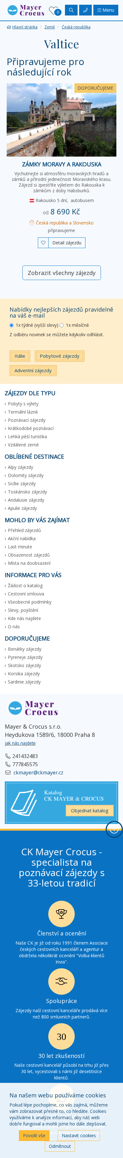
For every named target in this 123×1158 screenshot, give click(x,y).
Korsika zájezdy (24, 674)
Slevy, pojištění (23, 610)
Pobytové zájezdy (59, 356)
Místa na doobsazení (29, 563)
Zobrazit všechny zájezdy (62, 273)
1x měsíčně (77, 325)
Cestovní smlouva (26, 594)
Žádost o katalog (25, 585)
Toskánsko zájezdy (27, 492)
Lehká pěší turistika (27, 436)
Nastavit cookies (79, 1135)
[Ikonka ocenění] (61, 916)
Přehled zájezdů (24, 530)
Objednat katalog (89, 810)
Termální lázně (23, 412)
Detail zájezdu (66, 243)
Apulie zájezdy (22, 508)
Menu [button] (107, 10)
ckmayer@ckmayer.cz (37, 772)
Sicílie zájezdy (22, 483)
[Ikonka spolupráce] (61, 983)
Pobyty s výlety (23, 404)
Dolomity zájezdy (26, 475)
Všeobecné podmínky (29, 602)
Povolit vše (34, 1135)
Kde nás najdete (24, 618)
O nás (14, 627)
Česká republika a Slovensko (64, 223)
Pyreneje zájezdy (25, 657)
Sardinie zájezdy (24, 682)
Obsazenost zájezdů (29, 555)
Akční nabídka (22, 538)
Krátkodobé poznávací (31, 428)
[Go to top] (114, 829)
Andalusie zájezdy (26, 500)
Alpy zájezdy (20, 467)
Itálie (20, 356)
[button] (26, 10)
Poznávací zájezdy (26, 420)
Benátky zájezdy (24, 649)
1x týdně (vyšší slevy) (37, 325)
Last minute (20, 547)
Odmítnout (60, 1146)
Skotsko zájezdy (24, 665)
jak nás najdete (20, 743)
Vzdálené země (23, 445)
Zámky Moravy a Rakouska (61, 164)
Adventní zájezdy (33, 370)
